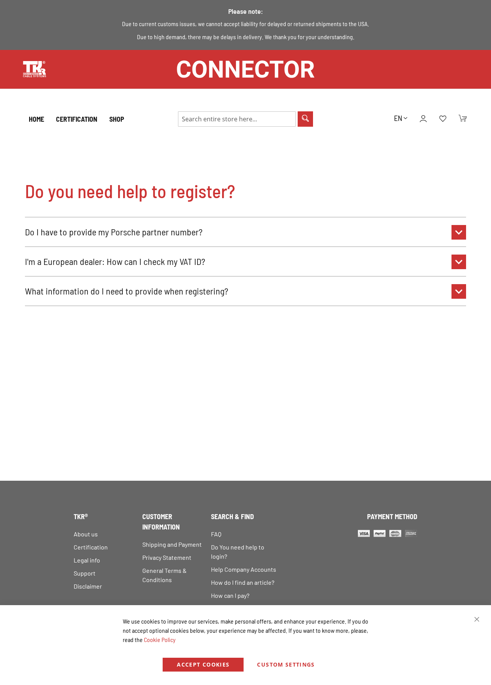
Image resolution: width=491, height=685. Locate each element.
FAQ (216, 534)
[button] (400, 118)
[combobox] (236, 119)
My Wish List (442, 119)
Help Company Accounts (243, 569)
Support (85, 573)
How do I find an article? (242, 582)
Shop (116, 119)
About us (86, 534)
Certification (91, 547)
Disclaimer (88, 586)
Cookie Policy (160, 639)
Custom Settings (286, 664)
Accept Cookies (203, 664)
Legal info (87, 560)
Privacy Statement (166, 557)
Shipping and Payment (172, 544)
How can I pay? (230, 595)
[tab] (245, 232)
